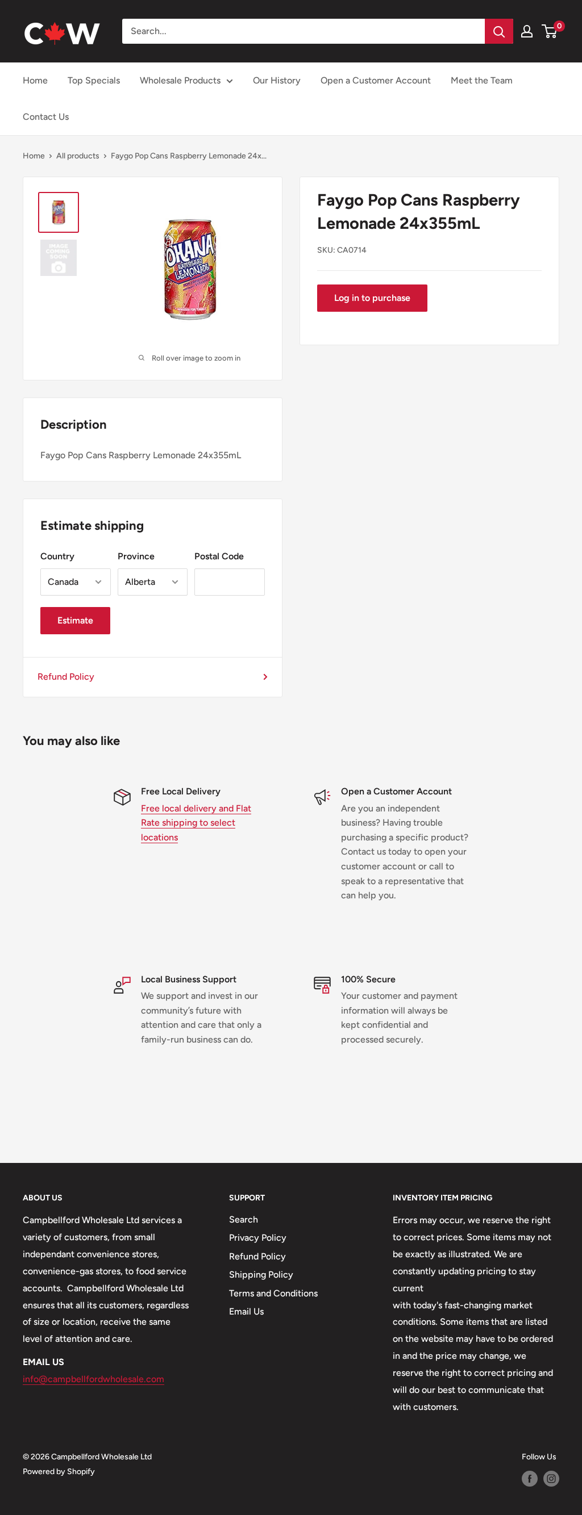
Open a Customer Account (376, 80)
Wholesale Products (180, 80)
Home (35, 80)
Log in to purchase (372, 297)
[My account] (527, 31)
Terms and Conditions (273, 1293)
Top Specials (94, 80)
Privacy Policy (257, 1237)
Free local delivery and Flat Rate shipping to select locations (196, 823)
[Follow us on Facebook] (530, 1479)
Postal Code (219, 556)
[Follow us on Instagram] (551, 1479)
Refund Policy (66, 676)
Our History (277, 80)
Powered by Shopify (59, 1471)
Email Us (246, 1311)
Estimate (75, 620)
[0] (550, 31)
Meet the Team (482, 80)
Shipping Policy (261, 1274)
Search (243, 1219)
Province (136, 556)
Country (57, 556)
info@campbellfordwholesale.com (93, 1379)
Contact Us (46, 116)
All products (77, 156)
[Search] (499, 31)
